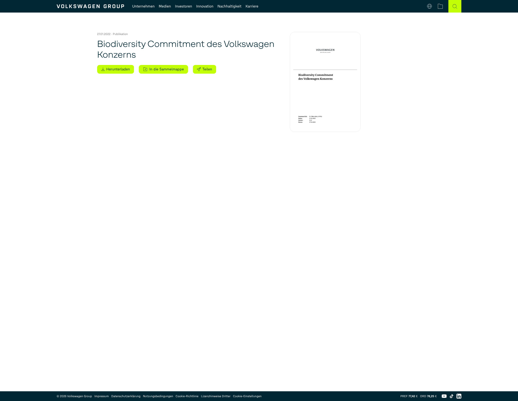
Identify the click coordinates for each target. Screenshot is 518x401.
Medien (165, 6)
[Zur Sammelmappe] (440, 6)
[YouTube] (444, 396)
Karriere (251, 6)
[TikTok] (451, 396)
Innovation (204, 6)
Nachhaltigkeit (230, 6)
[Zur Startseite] (90, 6)
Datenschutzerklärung (126, 396)
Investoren (183, 6)
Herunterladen (118, 69)
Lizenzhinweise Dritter (215, 396)
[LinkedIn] (458, 396)
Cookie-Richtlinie (187, 396)
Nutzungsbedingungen (158, 396)
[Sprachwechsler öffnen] (429, 6)
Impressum (101, 396)
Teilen (207, 69)
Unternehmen (143, 6)
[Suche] (454, 6)
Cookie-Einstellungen (247, 396)
